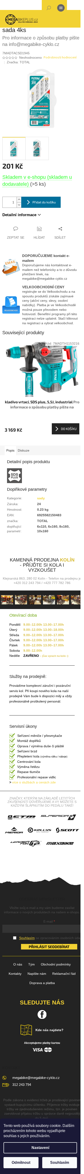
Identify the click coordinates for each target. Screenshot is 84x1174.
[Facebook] (42, 1014)
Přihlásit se (40, 946)
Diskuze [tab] (23, 450)
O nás (17, 964)
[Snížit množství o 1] (19, 205)
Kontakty (15, 973)
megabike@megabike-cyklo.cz (36, 1078)
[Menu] (60, 8)
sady (41, 498)
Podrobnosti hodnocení (60, 57)
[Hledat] (48, 8)
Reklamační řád (64, 973)
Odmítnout (21, 1162)
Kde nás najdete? (49, 1030)
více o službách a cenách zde (32, 782)
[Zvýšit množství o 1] (19, 199)
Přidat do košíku (44, 202)
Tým (31, 964)
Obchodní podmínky (56, 964)
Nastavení (40, 1148)
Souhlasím (59, 1162)
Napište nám (37, 973)
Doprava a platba (42, 983)
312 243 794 (21, 1085)
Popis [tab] (10, 450)
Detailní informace (19, 215)
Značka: (18, 62)
